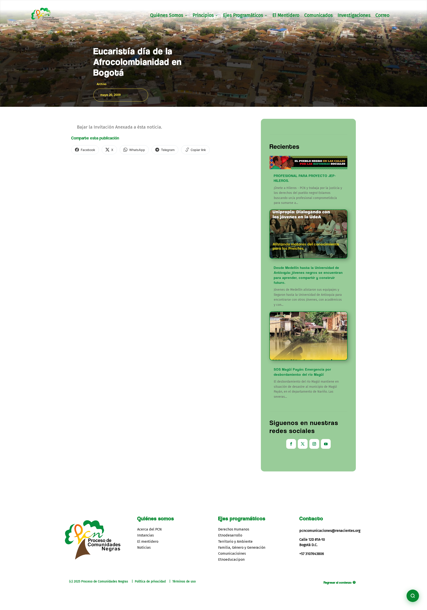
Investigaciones (354, 16)
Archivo (102, 84)
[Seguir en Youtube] (326, 444)
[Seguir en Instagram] (314, 444)
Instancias (145, 535)
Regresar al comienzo (338, 582)
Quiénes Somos (166, 16)
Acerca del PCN (149, 529)
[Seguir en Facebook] (291, 444)
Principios (203, 16)
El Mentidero (285, 16)
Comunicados (318, 16)
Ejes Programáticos (243, 16)
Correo (382, 16)
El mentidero (147, 541)
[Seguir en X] (303, 444)
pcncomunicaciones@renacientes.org (329, 531)
